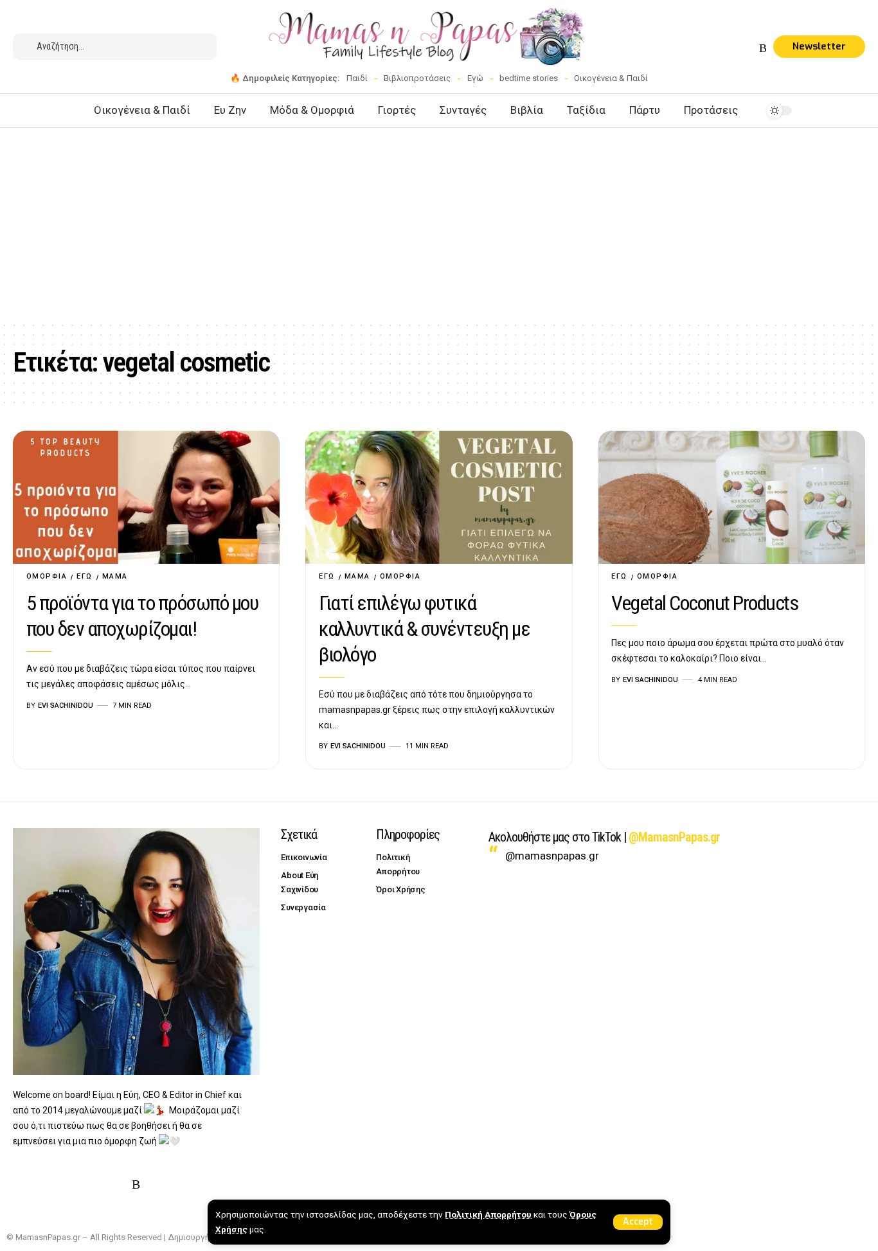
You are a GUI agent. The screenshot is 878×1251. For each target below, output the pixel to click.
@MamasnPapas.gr (674, 837)
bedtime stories (528, 78)
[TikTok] (748, 49)
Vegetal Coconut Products (704, 603)
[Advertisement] (439, 224)
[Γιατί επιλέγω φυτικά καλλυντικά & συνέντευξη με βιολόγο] (438, 497)
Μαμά (115, 576)
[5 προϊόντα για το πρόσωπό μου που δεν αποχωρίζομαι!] (146, 497)
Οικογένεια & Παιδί (611, 78)
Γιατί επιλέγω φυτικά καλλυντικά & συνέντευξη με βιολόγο (424, 629)
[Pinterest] (732, 49)
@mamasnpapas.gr (552, 855)
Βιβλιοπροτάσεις (417, 78)
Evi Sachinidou (65, 705)
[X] (702, 49)
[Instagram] (717, 49)
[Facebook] (686, 49)
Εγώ (475, 78)
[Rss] (763, 49)
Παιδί (357, 78)
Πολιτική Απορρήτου (488, 1214)
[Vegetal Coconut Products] (731, 497)
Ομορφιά (46, 576)
